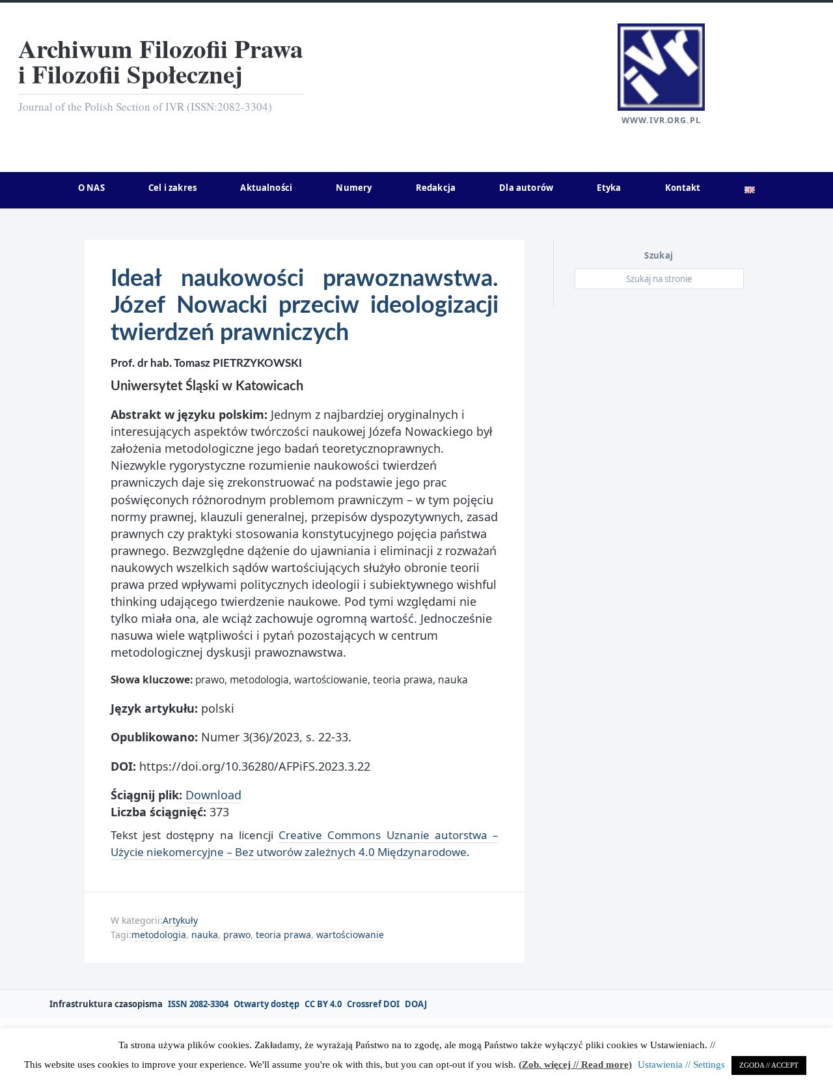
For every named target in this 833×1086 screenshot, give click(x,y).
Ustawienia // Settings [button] (681, 1064)
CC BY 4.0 (323, 1004)
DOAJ (416, 1004)
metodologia (158, 934)
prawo (237, 934)
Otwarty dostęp (266, 1004)
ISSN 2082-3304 (198, 1004)
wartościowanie (350, 934)
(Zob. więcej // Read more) (575, 1064)
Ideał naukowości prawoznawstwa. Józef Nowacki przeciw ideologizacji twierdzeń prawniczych (304, 306)
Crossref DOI (373, 1004)
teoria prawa (283, 934)
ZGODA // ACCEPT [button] (769, 1065)
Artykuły (180, 920)
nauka (204, 934)
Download (213, 795)
